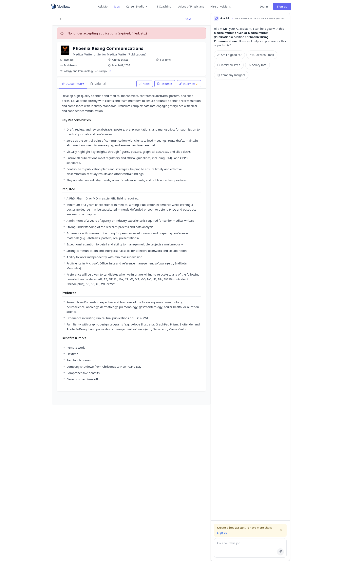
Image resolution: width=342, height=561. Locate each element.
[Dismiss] (281, 530)
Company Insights (233, 75)
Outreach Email (263, 55)
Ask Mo (102, 6)
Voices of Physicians (191, 6)
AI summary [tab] (75, 83)
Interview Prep (230, 65)
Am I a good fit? (231, 55)
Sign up (282, 6)
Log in (264, 6)
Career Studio (135, 6)
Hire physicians (220, 6)
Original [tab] (100, 83)
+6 (109, 71)
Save (188, 19)
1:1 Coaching (162, 6)
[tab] (144, 83)
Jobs (117, 6)
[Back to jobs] (61, 19)
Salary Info (259, 65)
